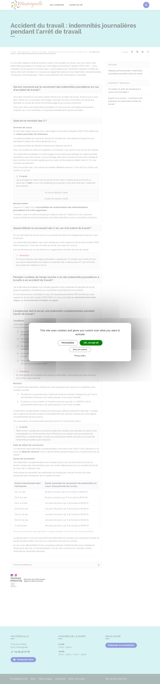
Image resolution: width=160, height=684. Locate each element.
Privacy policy (80, 356)
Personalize (68, 342)
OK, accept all (91, 342)
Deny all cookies (80, 349)
